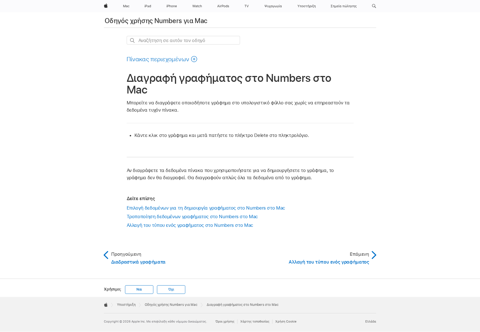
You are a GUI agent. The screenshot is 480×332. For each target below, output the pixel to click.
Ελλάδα (370, 321)
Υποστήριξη (126, 305)
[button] (374, 6)
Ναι (139, 289)
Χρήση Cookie (285, 321)
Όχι (171, 289)
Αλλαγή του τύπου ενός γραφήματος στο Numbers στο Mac (190, 225)
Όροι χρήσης (224, 321)
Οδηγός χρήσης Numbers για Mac (156, 21)
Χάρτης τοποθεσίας (254, 321)
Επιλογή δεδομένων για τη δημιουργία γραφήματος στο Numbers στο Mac (206, 208)
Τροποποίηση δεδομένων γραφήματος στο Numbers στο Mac (192, 216)
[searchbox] (183, 40)
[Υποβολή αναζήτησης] (133, 40)
